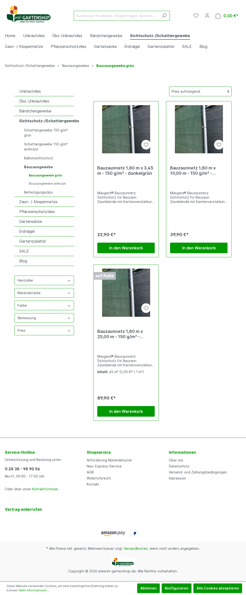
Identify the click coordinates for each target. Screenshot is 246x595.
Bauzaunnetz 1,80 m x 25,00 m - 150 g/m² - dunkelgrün (120, 334)
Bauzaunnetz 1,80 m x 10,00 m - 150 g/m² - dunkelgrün (193, 170)
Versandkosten (136, 548)
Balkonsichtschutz (38, 158)
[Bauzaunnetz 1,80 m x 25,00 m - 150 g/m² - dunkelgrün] (126, 293)
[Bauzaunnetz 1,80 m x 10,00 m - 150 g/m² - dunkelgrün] (199, 129)
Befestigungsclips (38, 192)
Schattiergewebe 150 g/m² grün (46, 132)
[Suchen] (164, 16)
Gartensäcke (30, 221)
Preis (21, 330)
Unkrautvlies (30, 91)
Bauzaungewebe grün (45, 175)
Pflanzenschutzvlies (37, 211)
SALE (24, 251)
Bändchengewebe (35, 111)
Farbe (22, 305)
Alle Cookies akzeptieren (218, 588)
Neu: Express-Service (104, 466)
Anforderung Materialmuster (109, 460)
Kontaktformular (45, 489)
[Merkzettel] (196, 15)
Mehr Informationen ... (34, 590)
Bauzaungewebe (38, 167)
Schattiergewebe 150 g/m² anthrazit (46, 146)
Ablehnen (148, 588)
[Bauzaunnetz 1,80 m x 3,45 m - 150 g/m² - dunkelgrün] (126, 129)
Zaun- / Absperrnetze (38, 201)
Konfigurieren (176, 588)
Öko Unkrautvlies (34, 101)
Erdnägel (27, 231)
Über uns (176, 460)
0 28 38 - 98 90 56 (22, 468)
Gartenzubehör (32, 241)
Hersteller (25, 280)
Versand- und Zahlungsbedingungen (198, 472)
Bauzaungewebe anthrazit (47, 183)
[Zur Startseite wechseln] (29, 14)
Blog (23, 261)
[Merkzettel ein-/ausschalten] (146, 144)
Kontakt (93, 484)
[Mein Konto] (207, 15)
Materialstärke (29, 293)
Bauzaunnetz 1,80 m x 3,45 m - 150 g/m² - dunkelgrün (125, 170)
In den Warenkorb (126, 248)
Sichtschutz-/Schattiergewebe (46, 120)
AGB (90, 472)
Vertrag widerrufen (23, 509)
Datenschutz (179, 466)
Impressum (177, 478)
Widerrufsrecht (99, 478)
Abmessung (27, 318)
